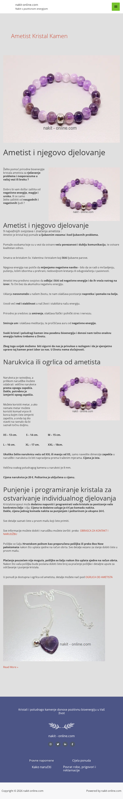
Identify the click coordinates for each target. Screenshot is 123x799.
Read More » (10, 667)
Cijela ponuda (81, 760)
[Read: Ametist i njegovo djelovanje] (61, 99)
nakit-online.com (26, 5)
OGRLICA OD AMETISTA (99, 577)
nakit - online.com (61, 736)
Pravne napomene (41, 760)
